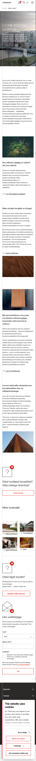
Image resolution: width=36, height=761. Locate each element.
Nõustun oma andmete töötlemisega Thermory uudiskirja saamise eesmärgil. (20, 656)
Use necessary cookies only (18, 753)
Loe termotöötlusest (13, 371)
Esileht (4, 8)
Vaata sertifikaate (12, 253)
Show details (22, 732)
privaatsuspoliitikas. (24, 664)
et (27, 3)
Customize (17, 746)
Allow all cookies (18, 738)
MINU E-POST (7, 642)
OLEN (4, 632)
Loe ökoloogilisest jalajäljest (15, 194)
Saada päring (18, 493)
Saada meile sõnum (16, 593)
